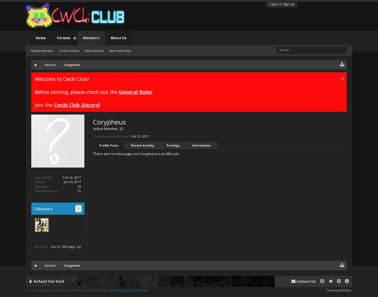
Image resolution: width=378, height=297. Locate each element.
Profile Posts (109, 145)
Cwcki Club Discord (76, 105)
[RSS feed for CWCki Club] (347, 281)
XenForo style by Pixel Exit (128, 290)
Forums (63, 38)
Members (91, 38)
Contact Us (306, 281)
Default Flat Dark (48, 281)
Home (41, 38)
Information (201, 145)
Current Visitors (69, 51)
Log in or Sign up (282, 4)
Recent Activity (142, 145)
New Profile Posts (120, 51)
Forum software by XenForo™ (67, 290)
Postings (173, 145)
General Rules (135, 92)
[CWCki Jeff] (41, 225)
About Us (118, 38)
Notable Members (42, 51)
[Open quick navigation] (342, 64)
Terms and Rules (338, 290)
